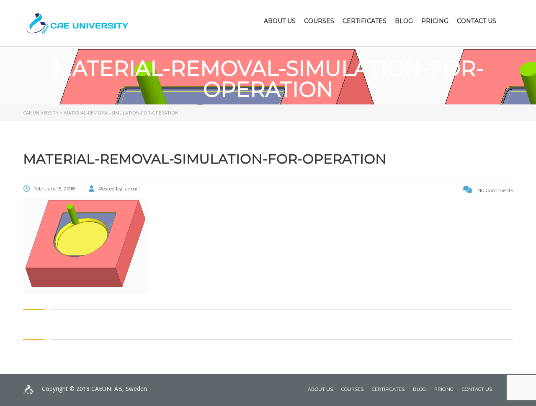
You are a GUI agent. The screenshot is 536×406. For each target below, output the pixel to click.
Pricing (434, 21)
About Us (280, 21)
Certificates (365, 21)
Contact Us (476, 21)
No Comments (494, 190)
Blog (404, 21)
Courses (319, 21)
